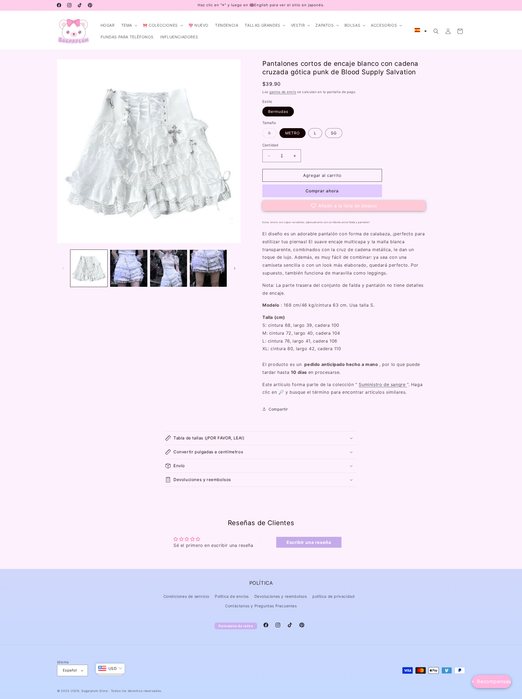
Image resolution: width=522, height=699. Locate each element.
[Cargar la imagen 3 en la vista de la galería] (168, 268)
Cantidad (270, 145)
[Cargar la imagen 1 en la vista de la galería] (88, 268)
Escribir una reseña (309, 542)
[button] (128, 25)
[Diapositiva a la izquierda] (63, 268)
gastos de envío (282, 92)
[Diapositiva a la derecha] (235, 268)
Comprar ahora (322, 190)
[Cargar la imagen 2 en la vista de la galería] (128, 268)
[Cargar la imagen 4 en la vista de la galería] (208, 268)
